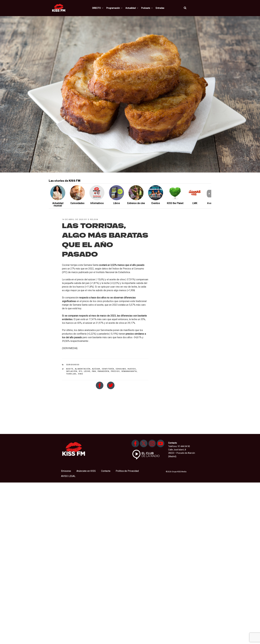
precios (115, 371)
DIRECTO (96, 8)
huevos (132, 369)
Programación (113, 8)
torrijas (71, 374)
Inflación (71, 371)
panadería (103, 371)
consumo (121, 369)
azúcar (96, 369)
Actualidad (130, 8)
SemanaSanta (129, 371)
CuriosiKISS (73, 365)
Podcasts (145, 8)
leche (87, 371)
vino (80, 374)
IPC (80, 371)
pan (94, 371)
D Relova (93, 219)
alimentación (83, 369)
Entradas (160, 8)
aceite (69, 369)
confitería (108, 369)
